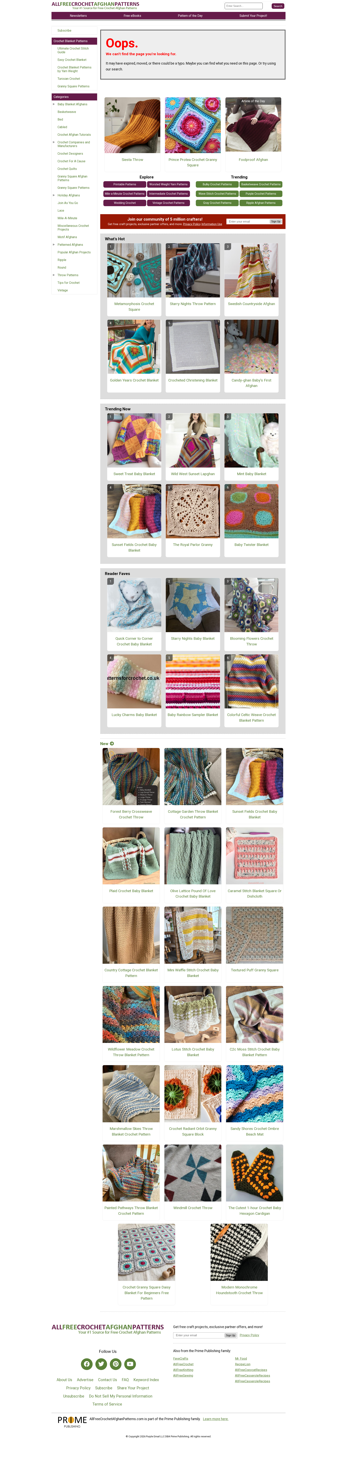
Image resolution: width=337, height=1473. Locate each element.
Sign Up (275, 221)
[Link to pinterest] (115, 1364)
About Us (64, 1379)
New (104, 743)
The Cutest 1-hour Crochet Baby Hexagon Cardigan (254, 1211)
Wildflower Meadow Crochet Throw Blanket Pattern (131, 1052)
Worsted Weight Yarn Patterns (168, 184)
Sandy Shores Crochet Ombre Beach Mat (255, 1131)
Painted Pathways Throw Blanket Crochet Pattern (131, 1211)
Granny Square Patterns (74, 86)
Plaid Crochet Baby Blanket (131, 891)
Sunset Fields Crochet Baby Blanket (134, 547)
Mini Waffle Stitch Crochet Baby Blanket (193, 973)
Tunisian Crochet (69, 79)
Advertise (85, 1379)
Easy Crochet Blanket (72, 60)
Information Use (211, 224)
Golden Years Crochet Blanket (134, 380)
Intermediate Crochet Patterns (168, 193)
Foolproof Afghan (253, 159)
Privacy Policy (192, 224)
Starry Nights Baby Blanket (193, 638)
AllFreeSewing (183, 1375)
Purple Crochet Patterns (261, 193)
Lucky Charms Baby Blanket (134, 715)
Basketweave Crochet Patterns (261, 184)
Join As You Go (68, 203)
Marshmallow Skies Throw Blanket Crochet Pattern (131, 1131)
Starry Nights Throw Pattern (193, 304)
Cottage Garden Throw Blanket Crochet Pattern (193, 814)
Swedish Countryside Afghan (251, 304)
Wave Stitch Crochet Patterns (217, 193)
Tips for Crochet (69, 283)
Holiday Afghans (69, 195)
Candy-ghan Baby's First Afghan (251, 383)
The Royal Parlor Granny (193, 544)
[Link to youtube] (130, 1364)
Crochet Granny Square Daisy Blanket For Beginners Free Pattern (146, 1293)
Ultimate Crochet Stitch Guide (73, 50)
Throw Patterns (68, 275)
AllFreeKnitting (183, 1370)
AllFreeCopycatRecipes (251, 1370)
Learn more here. (216, 1419)
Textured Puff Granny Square (254, 970)
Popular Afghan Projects (74, 252)
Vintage (63, 290)
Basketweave (67, 112)
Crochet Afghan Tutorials (74, 135)
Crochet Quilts (67, 169)
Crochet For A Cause (71, 161)
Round (62, 267)
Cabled (62, 127)
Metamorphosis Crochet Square (134, 307)
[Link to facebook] (87, 1364)
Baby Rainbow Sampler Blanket (193, 715)
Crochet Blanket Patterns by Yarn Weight (74, 69)
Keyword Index (146, 1379)
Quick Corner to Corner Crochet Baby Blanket (134, 641)
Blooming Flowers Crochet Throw (251, 641)
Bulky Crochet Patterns (217, 184)
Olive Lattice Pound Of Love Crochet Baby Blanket (193, 894)
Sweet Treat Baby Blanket (134, 474)
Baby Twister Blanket (251, 544)
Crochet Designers (70, 153)
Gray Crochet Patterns (217, 203)
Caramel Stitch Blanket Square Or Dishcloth (255, 894)
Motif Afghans (67, 237)
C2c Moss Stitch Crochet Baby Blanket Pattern (255, 1052)
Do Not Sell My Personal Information (120, 1396)
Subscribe (64, 30)
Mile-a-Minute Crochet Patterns (125, 193)
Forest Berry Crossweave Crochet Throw (131, 814)
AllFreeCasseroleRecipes (252, 1375)
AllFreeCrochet (183, 1364)
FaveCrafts (180, 1358)
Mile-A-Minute (67, 218)
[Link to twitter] (101, 1364)
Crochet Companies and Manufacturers (74, 144)
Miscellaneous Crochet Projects (73, 227)
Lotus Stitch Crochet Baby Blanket (193, 1052)
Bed (60, 119)
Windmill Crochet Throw (192, 1208)
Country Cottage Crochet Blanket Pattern (131, 973)
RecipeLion (242, 1364)
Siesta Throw (132, 159)
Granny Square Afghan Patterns (72, 178)
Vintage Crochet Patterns (168, 203)
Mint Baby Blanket (251, 474)
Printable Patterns (125, 184)
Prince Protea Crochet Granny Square (192, 162)
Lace (61, 210)
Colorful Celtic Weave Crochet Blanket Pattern (251, 718)
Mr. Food (241, 1358)
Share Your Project (133, 1388)
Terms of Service (107, 1404)
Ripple (62, 260)
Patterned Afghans (70, 245)
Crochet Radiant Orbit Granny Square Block (193, 1131)
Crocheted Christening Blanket (192, 380)
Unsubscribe (73, 1396)
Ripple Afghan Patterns (261, 203)
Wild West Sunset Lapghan (193, 474)
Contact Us (107, 1379)
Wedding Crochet (125, 203)
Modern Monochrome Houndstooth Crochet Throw (239, 1290)
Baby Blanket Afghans (72, 104)
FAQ (125, 1379)
